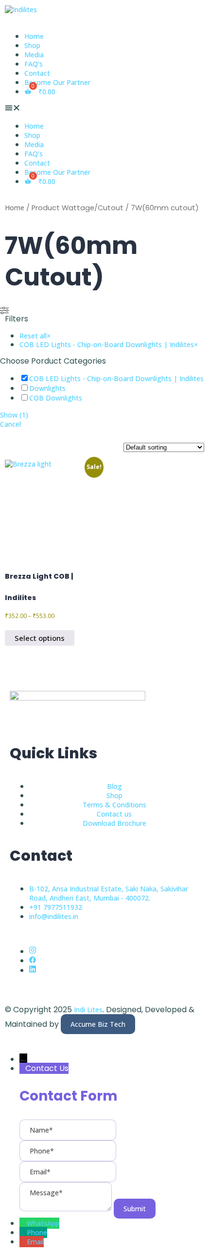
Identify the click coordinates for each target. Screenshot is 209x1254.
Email (35, 1241)
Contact (37, 73)
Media (34, 54)
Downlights (47, 388)
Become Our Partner (57, 82)
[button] (104, 109)
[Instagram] (32, 951)
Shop (32, 45)
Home (34, 36)
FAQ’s (33, 63)
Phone (37, 1232)
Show (14, 414)
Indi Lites (88, 1009)
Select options (40, 638)
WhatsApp (43, 1223)
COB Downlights (55, 397)
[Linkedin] (32, 970)
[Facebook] (32, 960)
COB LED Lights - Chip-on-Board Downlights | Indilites (116, 378)
